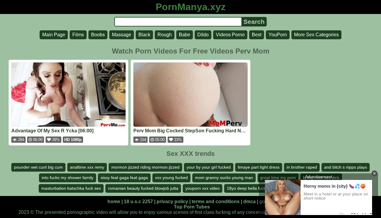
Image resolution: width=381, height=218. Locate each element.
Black (144, 34)
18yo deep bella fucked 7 (250, 188)
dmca (249, 201)
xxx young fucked (171, 177)
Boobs (98, 34)
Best (256, 34)
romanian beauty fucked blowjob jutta (143, 188)
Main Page (53, 34)
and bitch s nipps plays (345, 167)
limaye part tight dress (258, 167)
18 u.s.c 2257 (138, 201)
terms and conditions (216, 201)
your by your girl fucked (209, 167)
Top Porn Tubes (192, 206)
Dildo (203, 34)
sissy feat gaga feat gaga (124, 177)
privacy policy (172, 201)
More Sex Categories (316, 34)
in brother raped (302, 167)
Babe (184, 34)
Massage (121, 34)
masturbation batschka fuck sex (71, 188)
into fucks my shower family (67, 177)
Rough (164, 34)
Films (78, 34)
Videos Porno (230, 34)
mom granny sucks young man (224, 177)
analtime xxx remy (87, 167)
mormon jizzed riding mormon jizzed (145, 167)
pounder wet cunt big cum (38, 167)
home (113, 201)
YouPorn (277, 34)
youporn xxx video (202, 188)
